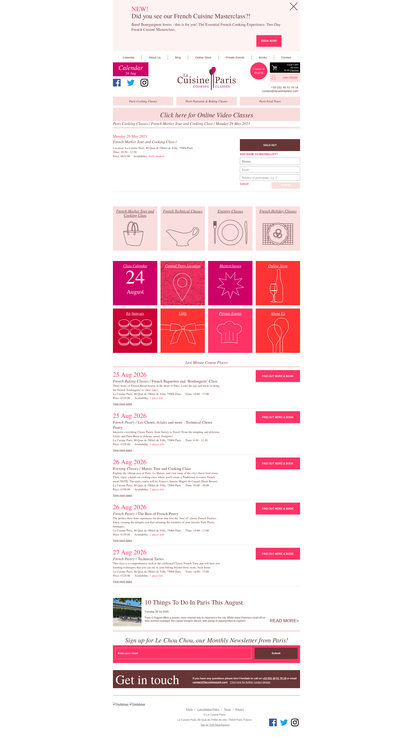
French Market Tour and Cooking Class (182, 123)
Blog (178, 57)
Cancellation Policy (208, 709)
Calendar (128, 57)
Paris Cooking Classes (131, 123)
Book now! (269, 40)
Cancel (244, 183)
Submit (286, 185)
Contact (286, 57)
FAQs (189, 709)
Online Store (203, 57)
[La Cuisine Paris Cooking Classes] (206, 78)
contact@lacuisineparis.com (280, 91)
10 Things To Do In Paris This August (194, 602)
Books (263, 57)
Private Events (235, 57)
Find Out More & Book (278, 376)
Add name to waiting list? (259, 154)
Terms (227, 709)
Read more (283, 620)
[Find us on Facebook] (117, 83)
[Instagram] (144, 83)
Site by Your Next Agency (215, 725)
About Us (155, 57)
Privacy (239, 709)
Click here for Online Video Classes (206, 114)
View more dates (122, 404)
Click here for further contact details (250, 682)
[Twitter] (131, 83)
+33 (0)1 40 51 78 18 (284, 87)
